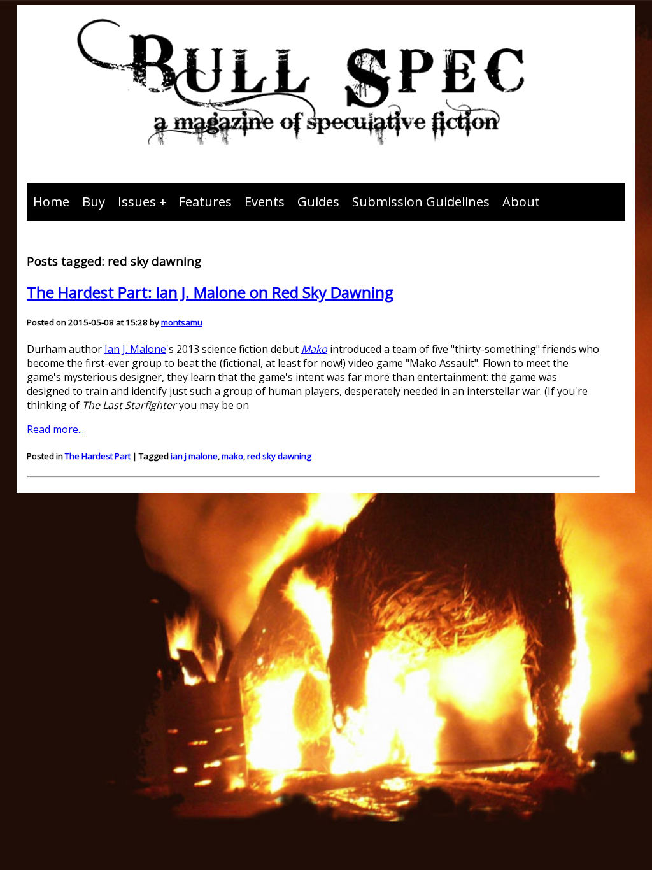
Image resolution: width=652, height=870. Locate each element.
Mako (314, 349)
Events (264, 201)
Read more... (55, 429)
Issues (137, 201)
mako (232, 456)
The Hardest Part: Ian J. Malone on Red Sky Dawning (210, 292)
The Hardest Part (98, 456)
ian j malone (194, 456)
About (521, 201)
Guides (318, 201)
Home (51, 201)
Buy (93, 201)
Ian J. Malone (135, 349)
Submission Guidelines (421, 201)
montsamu (181, 322)
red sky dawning (279, 456)
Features (205, 201)
